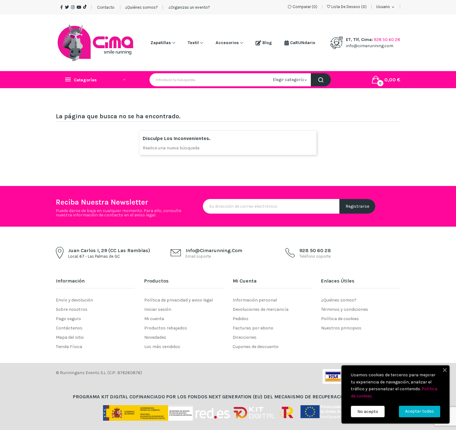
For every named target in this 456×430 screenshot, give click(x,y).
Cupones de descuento (256, 346)
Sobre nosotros (71, 309)
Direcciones (245, 337)
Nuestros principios (341, 328)
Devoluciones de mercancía (260, 309)
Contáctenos (69, 328)
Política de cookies (340, 318)
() (349, 7)
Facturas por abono (253, 328)
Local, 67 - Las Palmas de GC (94, 256)
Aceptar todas (419, 411)
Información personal (255, 300)
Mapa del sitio (70, 337)
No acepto (367, 411)
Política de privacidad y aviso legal (178, 300)
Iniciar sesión (157, 309)
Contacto (105, 7)
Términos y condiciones (344, 309)
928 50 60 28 (387, 39)
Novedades (155, 337)
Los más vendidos (162, 346)
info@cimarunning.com (369, 45)
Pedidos (240, 318)
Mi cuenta (154, 318)
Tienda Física (69, 346)
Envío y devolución (74, 300)
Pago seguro (68, 318)
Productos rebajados (165, 328)
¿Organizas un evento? (189, 7)
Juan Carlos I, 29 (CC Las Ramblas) (109, 250)
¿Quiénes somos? (141, 7)
